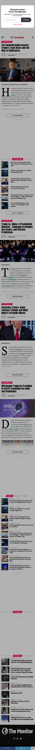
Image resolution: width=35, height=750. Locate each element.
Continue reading (17, 24)
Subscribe (26, 20)
